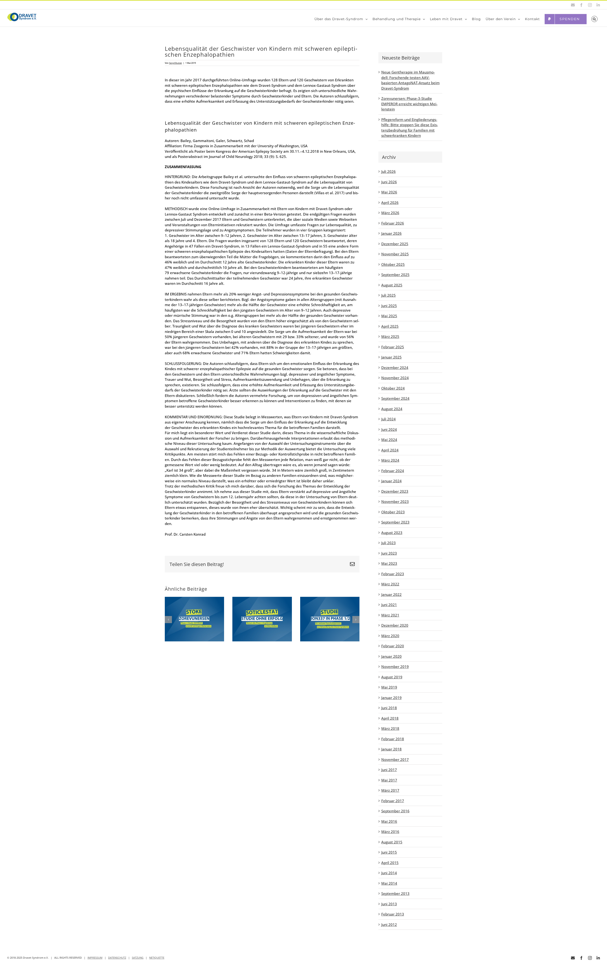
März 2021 (390, 615)
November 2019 (395, 666)
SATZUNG (137, 957)
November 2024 (395, 377)
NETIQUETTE (156, 957)
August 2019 (391, 677)
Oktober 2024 (393, 388)
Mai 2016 (389, 821)
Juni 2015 (389, 852)
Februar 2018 (392, 738)
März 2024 (390, 460)
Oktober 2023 (393, 512)
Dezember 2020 (394, 625)
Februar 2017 (392, 800)
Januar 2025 (391, 357)
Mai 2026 (389, 192)
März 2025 (390, 336)
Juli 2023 (388, 542)
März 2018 (390, 728)
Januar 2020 (391, 656)
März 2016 (390, 831)
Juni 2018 (389, 707)
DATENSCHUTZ (117, 957)
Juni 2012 (389, 924)
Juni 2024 (389, 429)
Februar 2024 (392, 470)
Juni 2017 (389, 769)
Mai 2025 (389, 315)
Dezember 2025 (394, 243)
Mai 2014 (389, 883)
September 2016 (395, 811)
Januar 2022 (391, 594)
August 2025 (391, 285)
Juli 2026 (388, 171)
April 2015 (390, 862)
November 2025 (395, 254)
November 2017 (395, 759)
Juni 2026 (389, 181)
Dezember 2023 (394, 491)
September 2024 (395, 398)
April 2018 (390, 718)
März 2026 (390, 212)
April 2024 (390, 450)
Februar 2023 (392, 573)
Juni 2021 (389, 604)
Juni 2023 (389, 553)
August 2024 (391, 408)
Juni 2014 (389, 872)
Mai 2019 (389, 687)
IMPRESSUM (94, 957)
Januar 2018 (391, 749)
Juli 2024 (388, 419)
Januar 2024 (391, 480)
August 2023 (391, 532)
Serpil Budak (175, 62)
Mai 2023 (389, 563)
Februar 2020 (392, 646)
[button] (594, 19)
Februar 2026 (392, 223)
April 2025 (390, 326)
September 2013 (395, 893)
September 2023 (395, 522)
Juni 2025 (389, 305)
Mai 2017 (389, 780)
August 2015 (391, 842)
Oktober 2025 (393, 264)
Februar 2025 (392, 347)
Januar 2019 (391, 697)
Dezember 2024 (394, 367)
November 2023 (395, 501)
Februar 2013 (392, 914)
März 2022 (390, 584)
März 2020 (390, 635)
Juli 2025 (388, 295)
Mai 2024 (389, 439)
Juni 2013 (389, 904)
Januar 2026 (391, 233)
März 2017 (390, 790)
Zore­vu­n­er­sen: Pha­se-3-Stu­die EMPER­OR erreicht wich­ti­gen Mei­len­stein (409, 103)
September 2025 (395, 274)
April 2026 (390, 202)
